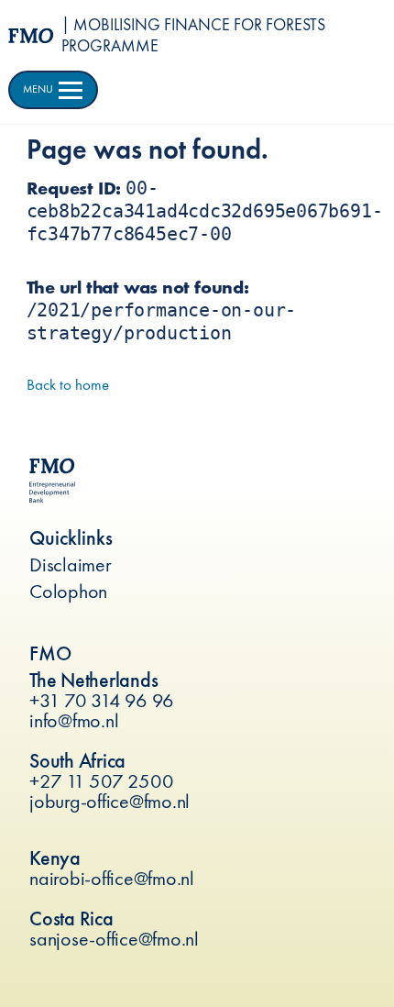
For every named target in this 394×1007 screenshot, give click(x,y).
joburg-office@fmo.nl (109, 801)
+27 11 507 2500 (101, 781)
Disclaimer (70, 564)
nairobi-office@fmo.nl (111, 878)
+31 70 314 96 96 (101, 700)
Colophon (68, 591)
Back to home (68, 384)
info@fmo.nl (73, 720)
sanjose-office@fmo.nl (114, 938)
